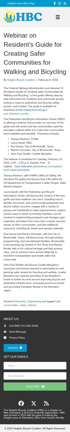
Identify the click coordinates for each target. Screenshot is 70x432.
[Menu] (57, 17)
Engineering (34, 301)
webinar (31, 305)
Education (20, 301)
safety (22, 305)
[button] (35, 386)
